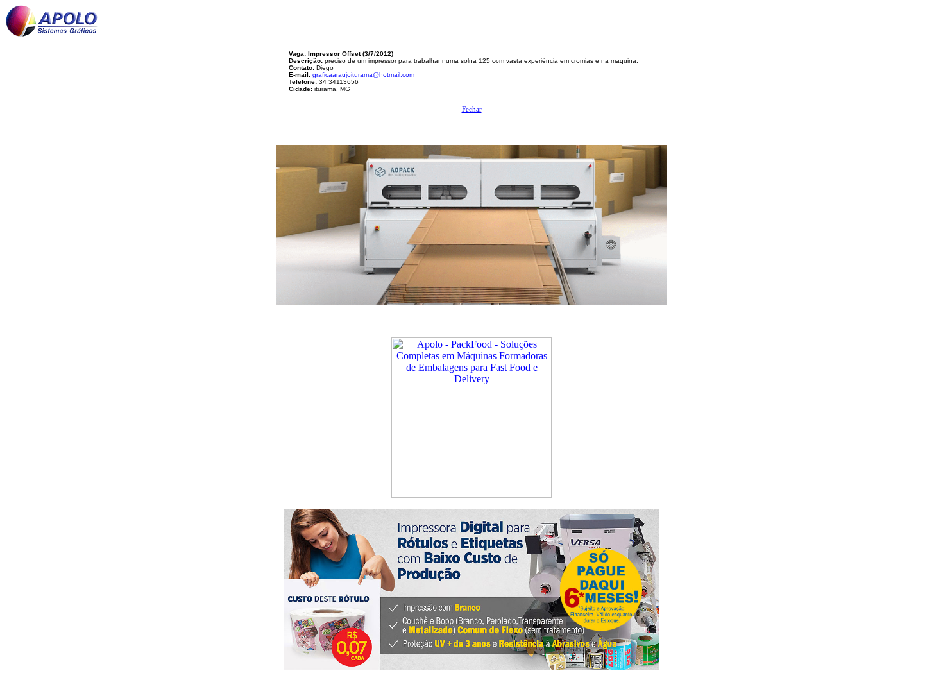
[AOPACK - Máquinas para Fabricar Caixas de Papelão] (471, 221)
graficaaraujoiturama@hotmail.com (363, 74)
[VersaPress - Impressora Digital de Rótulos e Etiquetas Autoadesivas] (471, 586)
